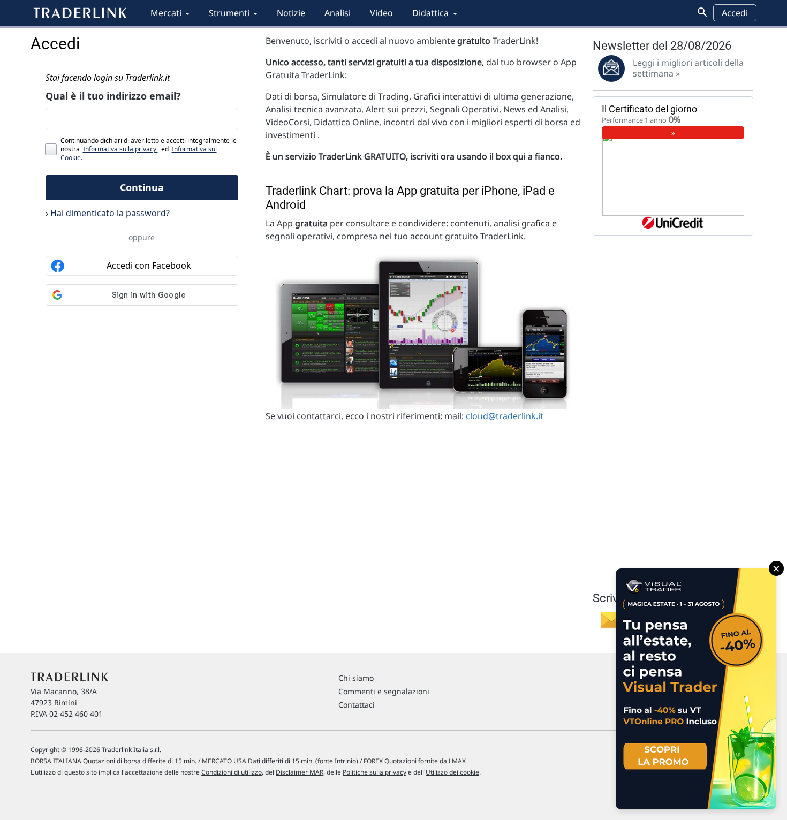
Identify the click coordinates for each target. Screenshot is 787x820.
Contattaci (356, 705)
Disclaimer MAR (299, 772)
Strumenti (229, 13)
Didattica (430, 13)
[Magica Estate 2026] (696, 688)
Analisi (337, 13)
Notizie (291, 13)
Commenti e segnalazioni (383, 691)
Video (381, 13)
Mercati (165, 13)
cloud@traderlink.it (504, 416)
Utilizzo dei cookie (452, 772)
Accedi (735, 13)
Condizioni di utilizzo (231, 772)
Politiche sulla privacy (374, 772)
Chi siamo (356, 678)
